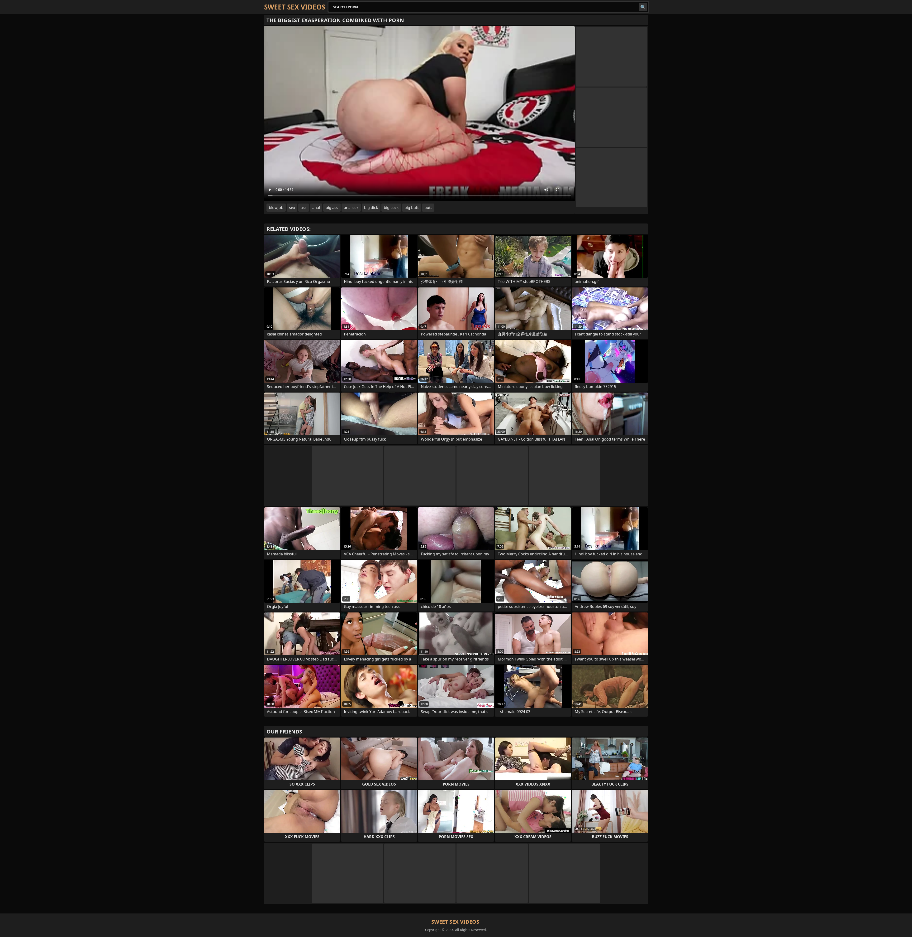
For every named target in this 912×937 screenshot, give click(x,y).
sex (292, 207)
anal (316, 207)
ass (304, 207)
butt (428, 207)
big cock (391, 207)
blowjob (276, 207)
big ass (332, 207)
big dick (371, 207)
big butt (411, 207)
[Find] (643, 7)
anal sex (351, 207)
